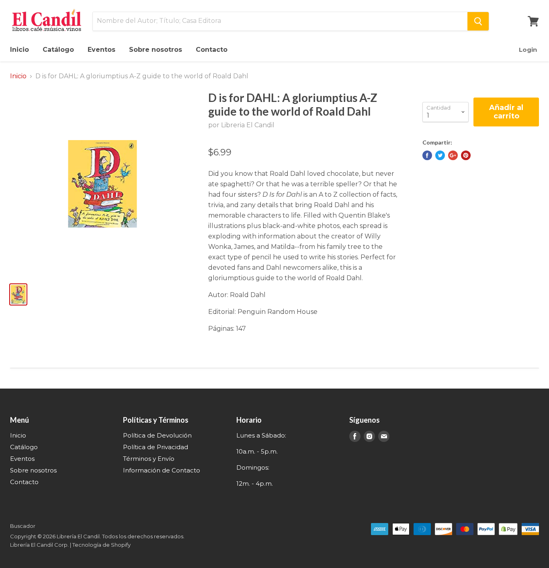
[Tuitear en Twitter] (440, 155)
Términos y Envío (148, 458)
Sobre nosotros (155, 49)
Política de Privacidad (155, 447)
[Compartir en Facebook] (427, 155)
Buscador (22, 526)
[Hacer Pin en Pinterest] (466, 155)
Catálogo (58, 49)
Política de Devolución (157, 435)
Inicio (19, 49)
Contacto (211, 49)
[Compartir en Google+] (453, 155)
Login (528, 49)
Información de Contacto (161, 470)
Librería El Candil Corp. (39, 545)
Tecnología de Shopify (101, 545)
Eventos (101, 49)
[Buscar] (478, 21)
